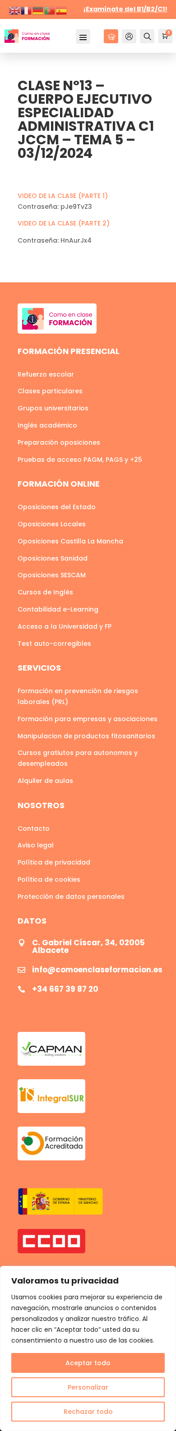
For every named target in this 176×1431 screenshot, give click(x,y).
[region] (88, 1348)
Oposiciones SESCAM (52, 575)
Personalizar (88, 1387)
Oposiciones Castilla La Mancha (70, 541)
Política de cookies (49, 879)
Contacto (34, 828)
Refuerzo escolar (46, 374)
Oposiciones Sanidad (53, 558)
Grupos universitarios (53, 408)
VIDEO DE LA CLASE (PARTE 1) (63, 195)
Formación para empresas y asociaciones (87, 718)
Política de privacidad (54, 862)
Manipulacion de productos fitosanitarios (86, 736)
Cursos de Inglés (45, 592)
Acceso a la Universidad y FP (64, 626)
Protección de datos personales (71, 896)
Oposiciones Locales (52, 524)
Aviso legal (36, 845)
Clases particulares (50, 391)
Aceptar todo (88, 1362)
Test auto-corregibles (54, 643)
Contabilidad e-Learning (58, 609)
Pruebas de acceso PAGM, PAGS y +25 (80, 459)
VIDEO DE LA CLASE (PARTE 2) (64, 223)
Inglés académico (47, 425)
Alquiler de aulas (45, 780)
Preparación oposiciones (59, 442)
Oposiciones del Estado (57, 506)
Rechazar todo (88, 1411)
